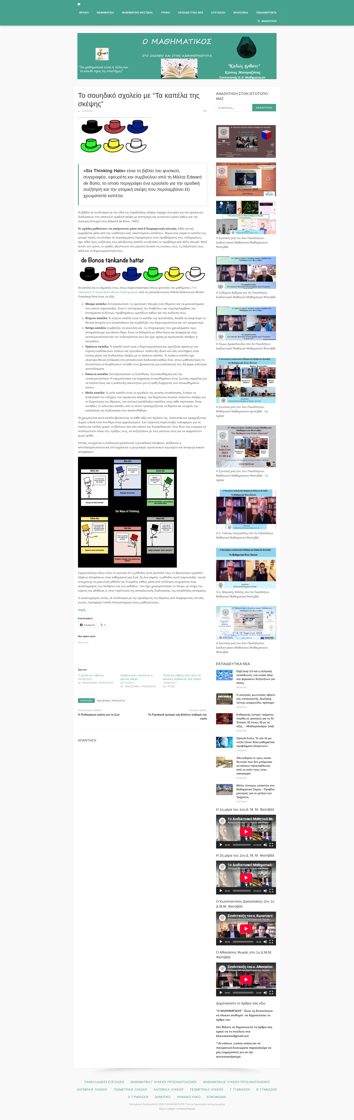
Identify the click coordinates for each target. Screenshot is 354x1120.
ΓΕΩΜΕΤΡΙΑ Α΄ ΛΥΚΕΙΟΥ (207, 1089)
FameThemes (187, 1108)
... (79, 110)
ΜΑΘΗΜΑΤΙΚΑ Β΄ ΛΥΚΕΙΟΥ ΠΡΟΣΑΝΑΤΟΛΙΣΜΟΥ (236, 1082)
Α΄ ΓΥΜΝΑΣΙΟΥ (138, 1097)
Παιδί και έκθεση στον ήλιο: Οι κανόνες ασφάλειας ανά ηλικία (182, 677)
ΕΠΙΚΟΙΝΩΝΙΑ (216, 1097)
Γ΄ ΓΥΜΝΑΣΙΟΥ (240, 1089)
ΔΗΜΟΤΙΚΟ (163, 1097)
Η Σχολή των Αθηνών (91, 675)
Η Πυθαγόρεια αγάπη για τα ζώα (98, 714)
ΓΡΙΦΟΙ (165, 12)
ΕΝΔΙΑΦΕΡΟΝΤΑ (266, 12)
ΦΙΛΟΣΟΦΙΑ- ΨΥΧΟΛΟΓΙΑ (111, 700)
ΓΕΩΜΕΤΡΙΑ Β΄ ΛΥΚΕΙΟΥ (130, 1089)
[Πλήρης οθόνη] (271, 845)
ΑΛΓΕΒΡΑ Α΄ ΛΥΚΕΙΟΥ (169, 1089)
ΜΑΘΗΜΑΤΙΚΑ (105, 12)
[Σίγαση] (265, 845)
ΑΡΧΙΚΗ (83, 12)
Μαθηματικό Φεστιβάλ (137, 12)
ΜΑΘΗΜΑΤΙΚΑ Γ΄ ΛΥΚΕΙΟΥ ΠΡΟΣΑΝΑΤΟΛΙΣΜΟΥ (164, 1082)
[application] (246, 831)
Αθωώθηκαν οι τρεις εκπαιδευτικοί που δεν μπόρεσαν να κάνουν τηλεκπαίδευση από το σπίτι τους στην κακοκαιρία (254, 765)
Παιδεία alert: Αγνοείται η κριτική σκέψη (136, 677)
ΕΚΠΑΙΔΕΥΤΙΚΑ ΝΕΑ (190, 12)
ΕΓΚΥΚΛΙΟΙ (218, 12)
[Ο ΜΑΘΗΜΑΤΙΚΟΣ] (177, 56)
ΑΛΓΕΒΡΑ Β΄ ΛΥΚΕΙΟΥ (92, 1089)
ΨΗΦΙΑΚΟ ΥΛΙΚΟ (188, 1097)
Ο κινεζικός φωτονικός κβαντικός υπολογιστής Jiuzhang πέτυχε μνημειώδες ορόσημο (256, 698)
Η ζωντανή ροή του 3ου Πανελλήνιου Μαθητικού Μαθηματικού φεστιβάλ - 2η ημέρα (242, 411)
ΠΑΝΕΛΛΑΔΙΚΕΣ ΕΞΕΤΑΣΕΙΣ (104, 1082)
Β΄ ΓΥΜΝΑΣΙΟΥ (266, 1089)
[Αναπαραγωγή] (221, 845)
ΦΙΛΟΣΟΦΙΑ (240, 12)
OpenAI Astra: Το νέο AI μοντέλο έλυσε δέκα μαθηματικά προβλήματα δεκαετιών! (255, 742)
